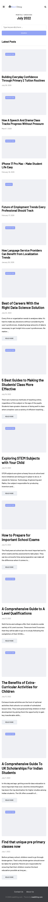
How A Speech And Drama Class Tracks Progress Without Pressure (23, 121)
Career (9, 184)
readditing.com (37, 897)
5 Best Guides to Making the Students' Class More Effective (23, 384)
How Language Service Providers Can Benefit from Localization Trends (22, 254)
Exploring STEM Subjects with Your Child (21, 460)
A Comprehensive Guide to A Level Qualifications (23, 611)
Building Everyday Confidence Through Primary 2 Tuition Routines (23, 78)
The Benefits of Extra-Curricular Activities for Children (20, 686)
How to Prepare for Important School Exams (20, 537)
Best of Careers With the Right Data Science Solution (23, 305)
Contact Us (18, 892)
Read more (9, 338)
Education (10, 54)
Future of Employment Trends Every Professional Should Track (23, 208)
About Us (30, 892)
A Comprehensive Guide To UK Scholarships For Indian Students (22, 768)
